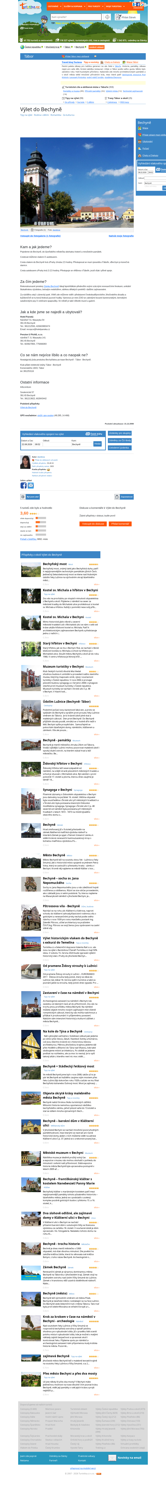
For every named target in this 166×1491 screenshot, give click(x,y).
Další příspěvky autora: (41, 466)
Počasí (146, 148)
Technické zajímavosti (133, 91)
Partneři (53, 1460)
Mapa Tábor (132, 62)
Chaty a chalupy (112, 62)
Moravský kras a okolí (81, 1435)
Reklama (24, 1460)
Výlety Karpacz (128, 1435)
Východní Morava (79, 1412)
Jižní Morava (76, 1416)
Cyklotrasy (112, 102)
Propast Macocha (54, 1420)
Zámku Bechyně (51, 286)
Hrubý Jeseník (77, 1420)
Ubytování (148, 141)
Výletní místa (112, 91)
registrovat (138, 7)
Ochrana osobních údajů (133, 1447)
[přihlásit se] (137, 4)
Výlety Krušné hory (105, 1439)
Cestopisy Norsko (28, 1428)
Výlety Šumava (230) (105, 1420)
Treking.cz (101, 1447)
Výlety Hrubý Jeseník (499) (105, 1430)
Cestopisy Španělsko (30, 1424)
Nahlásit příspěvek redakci (42, 476)
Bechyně (25, 230)
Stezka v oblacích (53, 1439)
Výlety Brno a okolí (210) (132, 1412)
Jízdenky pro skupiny (120, 433)
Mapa (145, 128)
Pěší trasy (124, 102)
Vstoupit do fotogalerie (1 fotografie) (40, 236)
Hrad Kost (50, 1424)
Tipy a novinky (91, 62)
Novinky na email (129, 1457)
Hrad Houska (51, 1443)
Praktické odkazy (86, 1456)
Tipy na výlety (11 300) (82, 23)
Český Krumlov (52, 1447)
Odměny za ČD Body (120, 440)
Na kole (80, 102)
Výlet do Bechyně (28, 407)
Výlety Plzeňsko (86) (130, 1416)
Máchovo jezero (53, 1409)
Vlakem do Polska (29, 1447)
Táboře (118, 66)
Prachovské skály (53, 1435)
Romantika (56, 115)
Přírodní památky (93, 91)
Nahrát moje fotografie (121, 236)
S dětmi (90, 102)
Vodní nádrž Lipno (54, 1416)
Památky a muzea (71, 91)
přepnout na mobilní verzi (83, 1468)
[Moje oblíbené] (95, 56)
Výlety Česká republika (107, 1409)
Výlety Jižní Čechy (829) (106, 1412)
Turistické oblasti (78, 1409)
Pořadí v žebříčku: (28, 539)
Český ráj (74, 1443)
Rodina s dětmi (41, 115)
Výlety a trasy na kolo (131, 1439)
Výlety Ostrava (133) (130, 1420)
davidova (56, 230)
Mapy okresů (62, 23)
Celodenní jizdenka (119, 447)
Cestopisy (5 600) (28, 1409)
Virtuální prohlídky (130, 1443)
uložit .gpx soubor (45, 415)
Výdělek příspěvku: (39, 463)
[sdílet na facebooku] (23, 485)
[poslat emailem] (30, 485)
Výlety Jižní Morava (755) (132, 1428)
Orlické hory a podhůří (81, 1439)
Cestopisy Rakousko (30, 1412)
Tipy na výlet (72, 98)
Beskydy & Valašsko (80, 1424)
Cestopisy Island (28, 1443)
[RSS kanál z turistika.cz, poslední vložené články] (98, 1473)
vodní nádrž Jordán (95, 77)
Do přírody (70, 102)
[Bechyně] (77, 182)
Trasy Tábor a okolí (118, 98)
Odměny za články (58, 1456)
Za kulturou (68, 115)
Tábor (29, 56)
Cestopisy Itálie (27, 1416)
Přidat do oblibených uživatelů (46, 460)
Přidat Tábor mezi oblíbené (77, 56)
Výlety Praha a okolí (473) (133, 1409)
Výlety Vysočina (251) (131, 1424)
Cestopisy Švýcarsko (30, 1435)
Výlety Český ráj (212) (106, 1416)
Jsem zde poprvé (28, 1456)
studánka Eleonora (113, 77)
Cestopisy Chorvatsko (31, 1439)
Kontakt (82, 1460)
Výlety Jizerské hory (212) (108, 1424)
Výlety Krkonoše (103, 1435)
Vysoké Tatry (76, 1447)
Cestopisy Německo (30, 1420)
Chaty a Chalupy (150, 155)
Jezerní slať (50, 1412)
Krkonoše (75, 1428)
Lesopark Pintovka (77, 77)
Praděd (49, 1428)
